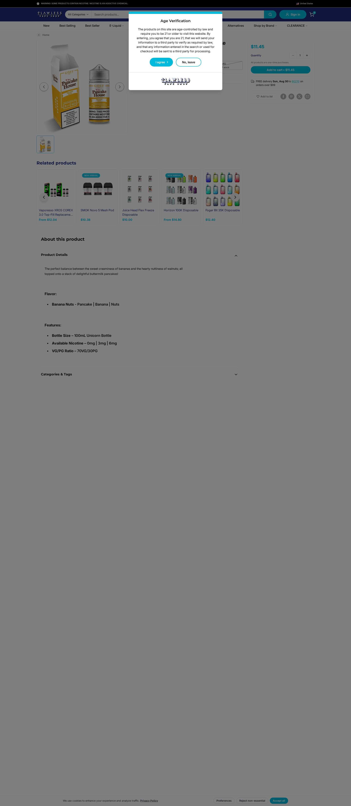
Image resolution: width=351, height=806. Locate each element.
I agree (160, 62)
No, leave (188, 62)
